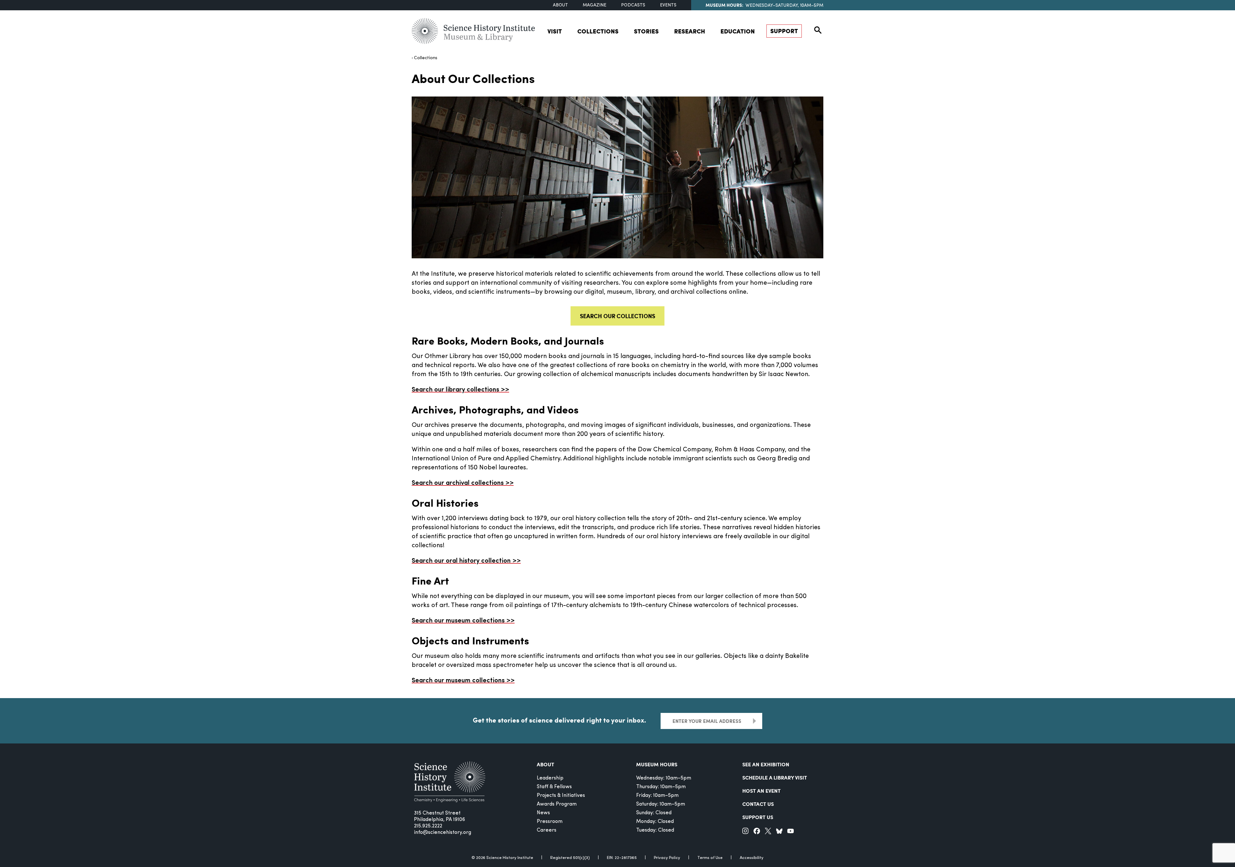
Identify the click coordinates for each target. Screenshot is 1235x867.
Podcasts (633, 5)
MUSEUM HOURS (656, 764)
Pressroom (550, 821)
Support (784, 30)
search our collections (617, 316)
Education (737, 31)
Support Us (757, 817)
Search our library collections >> (460, 390)
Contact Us (758, 803)
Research (689, 31)
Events (668, 5)
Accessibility (752, 858)
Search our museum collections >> (463, 621)
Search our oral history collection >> (466, 561)
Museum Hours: (724, 5)
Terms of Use (710, 858)
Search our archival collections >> (463, 483)
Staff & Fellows (554, 786)
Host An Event (761, 790)
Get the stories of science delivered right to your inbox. (559, 719)
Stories (646, 31)
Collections (597, 31)
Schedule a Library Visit (774, 777)
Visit (554, 31)
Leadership (550, 778)
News (543, 813)
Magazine (594, 5)
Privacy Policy (667, 858)
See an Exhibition (765, 764)
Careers (546, 830)
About (560, 5)
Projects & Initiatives (561, 795)
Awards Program (557, 804)
